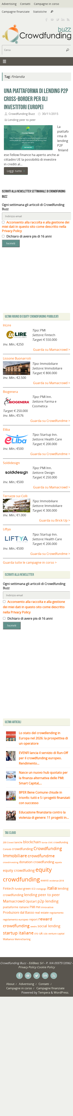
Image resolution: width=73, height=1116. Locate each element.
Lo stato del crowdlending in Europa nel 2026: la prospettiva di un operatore (43, 738)
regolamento (56, 912)
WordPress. (61, 992)
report (33, 919)
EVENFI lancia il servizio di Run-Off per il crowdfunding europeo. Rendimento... (43, 758)
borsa (44, 842)
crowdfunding (22, 849)
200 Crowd (8, 842)
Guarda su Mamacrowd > (51, 349)
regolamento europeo (15, 919)
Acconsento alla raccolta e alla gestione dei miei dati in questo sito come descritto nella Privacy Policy (35, 226)
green (27, 889)
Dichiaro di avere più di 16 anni (29, 236)
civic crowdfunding (58, 842)
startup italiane (18, 933)
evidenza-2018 (56, 880)
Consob (7, 849)
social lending (49, 925)
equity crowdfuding (19, 870)
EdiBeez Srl (36, 963)
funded (18, 888)
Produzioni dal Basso (18, 912)
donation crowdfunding (36, 862)
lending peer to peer (42, 894)
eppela (58, 862)
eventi (45, 880)
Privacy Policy (27, 967)
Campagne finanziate (16, 11)
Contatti (25, 4)
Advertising (9, 4)
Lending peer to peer (22, 120)
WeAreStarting (23, 939)
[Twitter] (57, 19)
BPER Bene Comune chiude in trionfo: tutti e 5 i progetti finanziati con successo (44, 797)
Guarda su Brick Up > (54, 520)
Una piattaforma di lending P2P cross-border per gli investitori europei (36, 98)
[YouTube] (52, 19)
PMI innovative (44, 907)
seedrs (33, 926)
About (10, 984)
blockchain (32, 842)
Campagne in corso (46, 4)
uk (41, 933)
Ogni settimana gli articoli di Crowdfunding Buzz (33, 207)
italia (52, 888)
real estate (42, 912)
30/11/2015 (50, 114)
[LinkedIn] (63, 19)
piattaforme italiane (16, 907)
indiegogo (41, 888)
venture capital (56, 933)
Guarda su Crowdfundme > (50, 421)
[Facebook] (46, 19)
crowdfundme (41, 855)
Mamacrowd (14, 901)
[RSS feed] (68, 19)
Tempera (44, 992)
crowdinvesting (10, 862)
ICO (33, 888)
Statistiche (40, 11)
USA (45, 933)
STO (36, 933)
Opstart (31, 901)
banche (18, 842)
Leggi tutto (14, 171)
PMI (32, 907)
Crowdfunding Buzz (22, 114)
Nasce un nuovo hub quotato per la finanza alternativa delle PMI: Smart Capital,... (43, 777)
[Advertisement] (36, 674)
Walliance (8, 939)
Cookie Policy (46, 967)
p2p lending (48, 901)
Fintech (8, 888)
